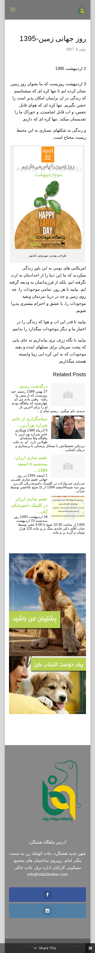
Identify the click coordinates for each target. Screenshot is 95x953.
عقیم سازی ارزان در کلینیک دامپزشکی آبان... (29, 505)
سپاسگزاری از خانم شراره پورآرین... (30, 422)
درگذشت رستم (34, 386)
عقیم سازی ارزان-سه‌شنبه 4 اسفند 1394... (31, 464)
